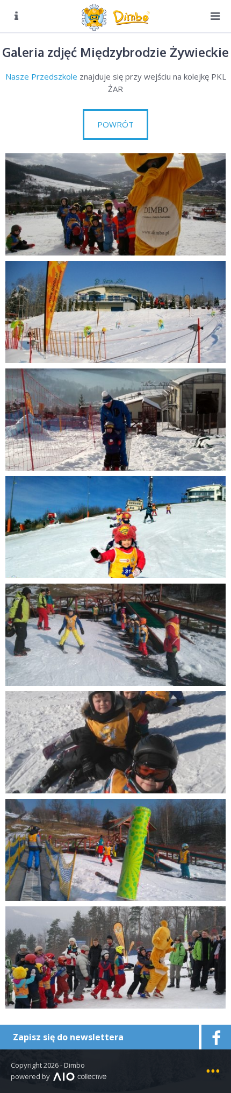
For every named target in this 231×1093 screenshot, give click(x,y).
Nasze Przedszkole (41, 76)
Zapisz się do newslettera (68, 1037)
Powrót (115, 124)
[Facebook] (215, 1037)
